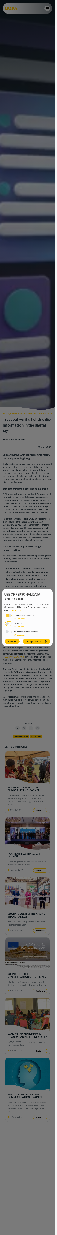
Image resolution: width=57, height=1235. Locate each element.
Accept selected (34, 641)
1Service (19, 626)
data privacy (18, 610)
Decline (12, 641)
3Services (19, 618)
